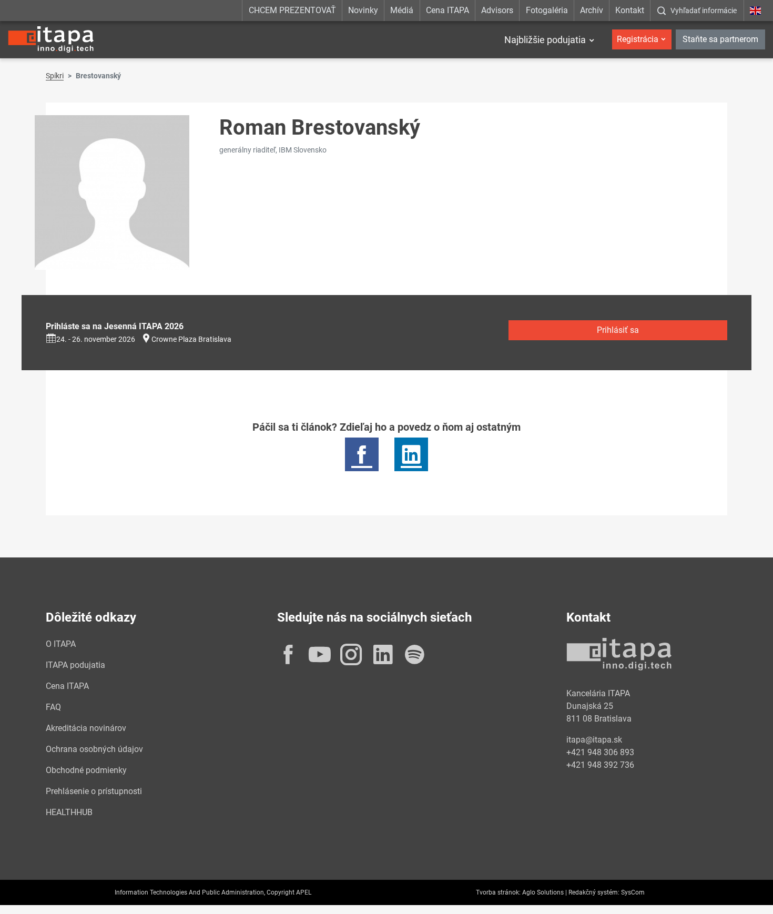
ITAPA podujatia (75, 665)
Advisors (497, 10)
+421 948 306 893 (600, 752)
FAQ (53, 707)
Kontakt (629, 10)
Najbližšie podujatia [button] (545, 39)
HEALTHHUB (69, 812)
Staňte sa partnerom (720, 39)
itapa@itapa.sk (594, 740)
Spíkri (55, 76)
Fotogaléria (547, 10)
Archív (591, 10)
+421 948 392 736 (600, 765)
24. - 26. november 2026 (95, 339)
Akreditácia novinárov (86, 728)
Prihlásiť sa (618, 330)
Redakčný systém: (593, 892)
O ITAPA (61, 644)
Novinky (363, 10)
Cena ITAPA (447, 10)
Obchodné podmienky (86, 770)
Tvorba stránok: (498, 892)
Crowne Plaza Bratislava (191, 339)
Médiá (401, 10)
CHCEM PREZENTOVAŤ (292, 10)
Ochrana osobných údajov (94, 749)
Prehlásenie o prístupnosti (94, 791)
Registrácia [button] (637, 39)
